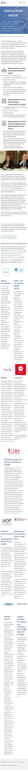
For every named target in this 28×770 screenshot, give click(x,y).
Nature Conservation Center (8, 259)
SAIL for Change (8, 260)
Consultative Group (20, 36)
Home (4, 36)
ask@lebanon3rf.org (13, 765)
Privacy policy (20, 762)
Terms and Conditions (11, 762)
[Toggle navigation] (24, 2)
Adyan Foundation (8, 252)
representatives (5, 43)
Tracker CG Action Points (8, 237)
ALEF (15, 252)
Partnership (10, 36)
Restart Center (21, 259)
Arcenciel (23, 252)
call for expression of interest (15, 250)
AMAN (19, 252)
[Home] (5, 2)
